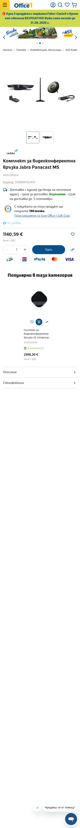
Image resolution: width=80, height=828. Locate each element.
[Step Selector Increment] (25, 249)
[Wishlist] (67, 5)
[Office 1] (23, 5)
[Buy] (39, 322)
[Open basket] (74, 5)
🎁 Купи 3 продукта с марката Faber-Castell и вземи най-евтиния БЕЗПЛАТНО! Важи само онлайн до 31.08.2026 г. (40, 18)
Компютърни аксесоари (45, 50)
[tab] (40, 372)
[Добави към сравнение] (72, 249)
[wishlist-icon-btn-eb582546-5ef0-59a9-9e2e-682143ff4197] (72, 234)
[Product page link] (40, 299)
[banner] (40, 32)
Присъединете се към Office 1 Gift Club (42, 216)
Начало (7, 50)
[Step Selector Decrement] (7, 249)
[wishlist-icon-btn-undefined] (32, 322)
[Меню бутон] (5, 5)
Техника (21, 50)
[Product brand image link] (11, 152)
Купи (48, 249)
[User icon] (53, 5)
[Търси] (60, 5)
